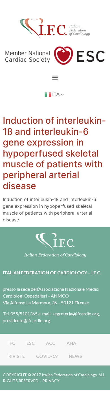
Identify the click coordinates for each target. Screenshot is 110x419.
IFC (11, 343)
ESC (31, 343)
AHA (71, 343)
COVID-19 (47, 356)
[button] (55, 77)
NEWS (75, 356)
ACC (50, 343)
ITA (55, 94)
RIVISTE (16, 356)
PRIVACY (51, 380)
